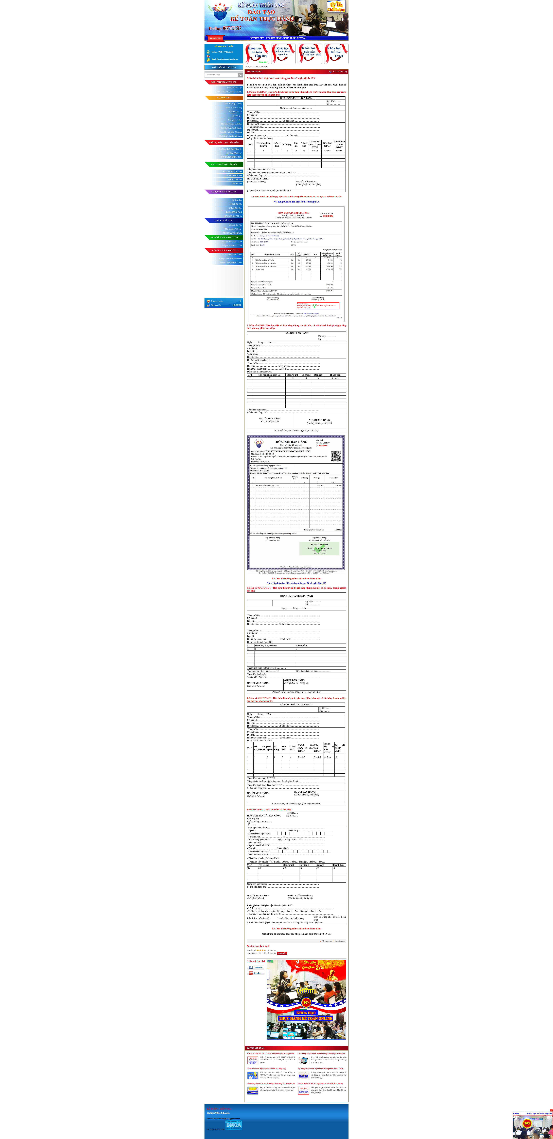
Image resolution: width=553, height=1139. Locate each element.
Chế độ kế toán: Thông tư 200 (224, 237)
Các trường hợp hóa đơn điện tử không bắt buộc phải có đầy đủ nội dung (321, 1054)
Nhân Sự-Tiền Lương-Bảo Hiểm (224, 143)
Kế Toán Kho (237, 200)
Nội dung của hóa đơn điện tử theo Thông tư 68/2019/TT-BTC (321, 1069)
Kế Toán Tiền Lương (234, 153)
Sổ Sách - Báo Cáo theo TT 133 (231, 263)
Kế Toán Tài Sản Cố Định (233, 216)
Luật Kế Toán (237, 183)
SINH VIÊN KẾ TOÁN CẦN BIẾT (224, 164)
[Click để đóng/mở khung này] (551, 1110)
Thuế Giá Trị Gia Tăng (234, 108)
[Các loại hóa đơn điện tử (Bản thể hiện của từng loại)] (252, 1079)
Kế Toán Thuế (224, 98)
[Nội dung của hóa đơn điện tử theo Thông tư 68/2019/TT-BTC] (303, 1079)
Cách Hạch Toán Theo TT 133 (231, 255)
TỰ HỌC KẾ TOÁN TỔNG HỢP (224, 192)
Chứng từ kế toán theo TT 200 (231, 246)
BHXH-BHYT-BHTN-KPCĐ (231, 157)
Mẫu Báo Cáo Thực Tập (233, 175)
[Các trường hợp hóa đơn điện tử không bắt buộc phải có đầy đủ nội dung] (303, 1064)
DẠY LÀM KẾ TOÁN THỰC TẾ (223, 82)
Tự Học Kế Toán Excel (234, 212)
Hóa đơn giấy (237, 116)
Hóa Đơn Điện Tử (261, 66)
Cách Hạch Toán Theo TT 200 (231, 242)
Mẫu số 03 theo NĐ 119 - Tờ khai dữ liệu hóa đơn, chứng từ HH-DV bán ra (271, 1054)
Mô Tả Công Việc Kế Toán (232, 233)
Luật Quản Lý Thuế (235, 120)
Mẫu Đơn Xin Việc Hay (233, 229)
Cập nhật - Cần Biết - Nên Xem (231, 132)
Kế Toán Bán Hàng (235, 208)
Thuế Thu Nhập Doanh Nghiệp (231, 128)
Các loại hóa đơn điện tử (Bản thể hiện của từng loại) (266, 1069)
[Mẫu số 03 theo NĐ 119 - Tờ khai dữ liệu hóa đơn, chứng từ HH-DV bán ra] (252, 1064)
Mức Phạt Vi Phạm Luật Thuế (231, 124)
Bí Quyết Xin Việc (235, 225)
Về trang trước (327, 941)
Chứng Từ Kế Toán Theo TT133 (230, 259)
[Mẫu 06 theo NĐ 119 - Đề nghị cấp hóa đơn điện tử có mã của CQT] (303, 1094)
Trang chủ (249, 66)
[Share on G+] (255, 973)
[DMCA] (233, 1129)
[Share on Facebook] (255, 967)
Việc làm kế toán (224, 221)
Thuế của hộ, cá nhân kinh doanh (230, 136)
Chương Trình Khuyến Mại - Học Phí (229, 92)
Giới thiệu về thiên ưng (224, 67)
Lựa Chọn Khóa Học (234, 88)
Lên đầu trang (340, 941)
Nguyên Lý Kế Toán (235, 179)
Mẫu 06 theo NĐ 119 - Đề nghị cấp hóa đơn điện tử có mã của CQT (320, 1084)
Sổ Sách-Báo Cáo (236, 204)
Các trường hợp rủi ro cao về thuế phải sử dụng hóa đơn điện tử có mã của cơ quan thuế (271, 1084)
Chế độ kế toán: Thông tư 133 (224, 250)
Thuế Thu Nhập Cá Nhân (233, 104)
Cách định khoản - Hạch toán (232, 171)
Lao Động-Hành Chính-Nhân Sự (230, 149)
